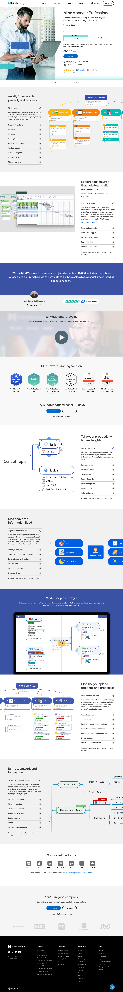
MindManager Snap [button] (16, 799)
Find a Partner (82, 964)
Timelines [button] (11, 130)
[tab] (75, 38)
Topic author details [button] (89, 228)
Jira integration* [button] (87, 719)
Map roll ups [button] (13, 564)
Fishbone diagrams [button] (15, 153)
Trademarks (102, 956)
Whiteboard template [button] (16, 809)
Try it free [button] (53, 411)
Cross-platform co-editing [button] (18, 780)
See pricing (69, 411)
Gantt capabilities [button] (88, 203)
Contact (80, 973)
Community (81, 959)
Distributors (81, 967)
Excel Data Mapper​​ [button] (88, 233)
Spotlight (55, 83)
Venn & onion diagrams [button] (17, 143)
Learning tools (62, 959)
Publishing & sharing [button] (16, 813)
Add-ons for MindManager (45, 974)
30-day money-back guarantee (77, 62)
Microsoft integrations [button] (89, 237)
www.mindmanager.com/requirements (77, 873)
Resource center (63, 950)
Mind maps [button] (12, 108)
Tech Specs (78, 83)
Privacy (101, 950)
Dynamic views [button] (14, 573)
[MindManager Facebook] (9, 952)
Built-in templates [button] (88, 484)
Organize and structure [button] (17, 531)
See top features (77, 46)
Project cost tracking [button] (89, 715)
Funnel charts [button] (13, 157)
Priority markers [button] (87, 470)
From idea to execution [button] (90, 696)
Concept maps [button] (14, 139)
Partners (80, 961)
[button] (43, 3)
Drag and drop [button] (87, 465)
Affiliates (80, 970)
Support (80, 956)
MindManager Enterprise (44, 968)
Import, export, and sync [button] (17, 550)
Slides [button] (10, 823)
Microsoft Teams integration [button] (19, 827)
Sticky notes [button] (86, 474)
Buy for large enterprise (74, 64)
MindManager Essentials (44, 960)
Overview (44, 83)
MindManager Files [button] (15, 568)
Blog (59, 961)
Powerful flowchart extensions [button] (93, 729)
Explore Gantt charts (88, 222)
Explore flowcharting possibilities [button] (94, 724)
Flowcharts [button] (12, 134)
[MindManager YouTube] (19, 952)
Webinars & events (63, 956)
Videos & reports (63, 953)
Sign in (96, 3)
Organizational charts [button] (16, 125)
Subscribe (61, 964)
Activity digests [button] (87, 493)
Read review (34, 305)
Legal (100, 959)
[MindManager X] (12, 952)
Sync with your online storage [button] (19, 559)
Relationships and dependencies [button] (94, 733)
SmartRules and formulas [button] (91, 743)
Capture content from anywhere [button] (20, 554)
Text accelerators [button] (88, 448)
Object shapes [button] (87, 738)
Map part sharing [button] (15, 804)
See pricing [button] (108, 3)
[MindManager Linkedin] (16, 952)
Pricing (80, 953)
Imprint (101, 969)
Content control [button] (14, 818)
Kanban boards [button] (14, 148)
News (79, 975)
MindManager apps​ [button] (89, 247)
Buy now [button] (71, 56)
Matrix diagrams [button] (14, 162)
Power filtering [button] (87, 242)
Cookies (101, 953)
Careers (80, 981)
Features (66, 83)
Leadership (81, 978)
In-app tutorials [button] (87, 488)
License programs (42, 971)
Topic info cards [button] (87, 479)
